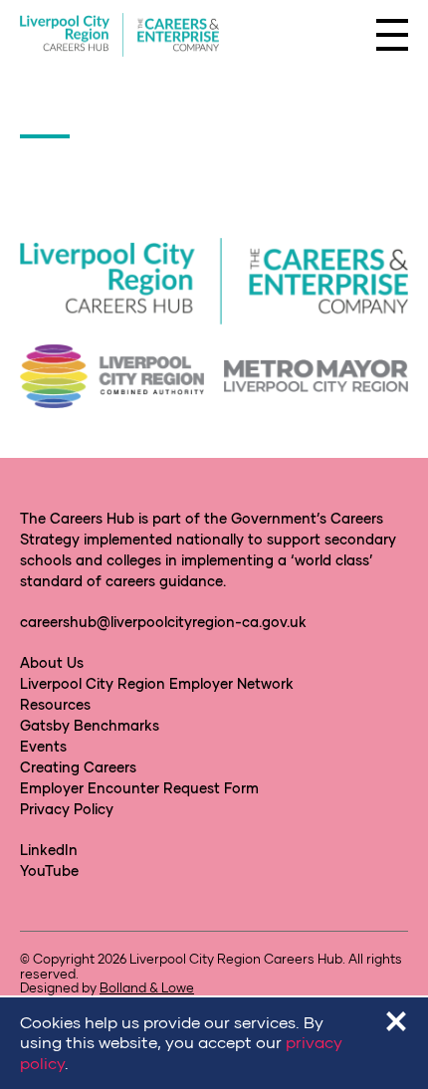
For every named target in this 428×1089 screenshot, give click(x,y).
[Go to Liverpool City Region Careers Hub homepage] (119, 35)
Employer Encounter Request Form (139, 787)
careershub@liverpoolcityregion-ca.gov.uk (163, 621)
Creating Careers (78, 767)
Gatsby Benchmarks (89, 725)
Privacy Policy (66, 808)
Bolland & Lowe (147, 987)
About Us (52, 662)
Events (43, 746)
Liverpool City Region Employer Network (157, 683)
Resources (55, 704)
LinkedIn (49, 849)
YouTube (49, 870)
